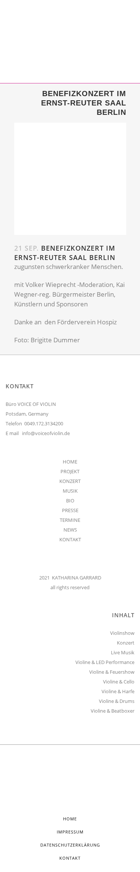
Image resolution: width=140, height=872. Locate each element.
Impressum (70, 832)
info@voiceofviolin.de (46, 433)
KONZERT (70, 481)
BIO (70, 500)
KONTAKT (70, 539)
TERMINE (70, 520)
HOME (70, 461)
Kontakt (70, 858)
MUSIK (70, 490)
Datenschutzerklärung (70, 845)
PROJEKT (70, 471)
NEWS (70, 529)
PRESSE (70, 510)
